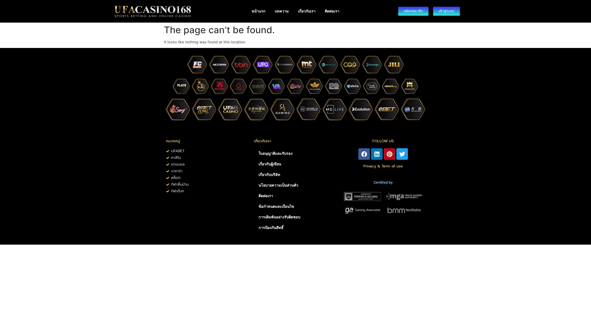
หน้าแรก (258, 11)
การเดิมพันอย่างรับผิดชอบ (279, 217)
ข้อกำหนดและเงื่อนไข (276, 206)
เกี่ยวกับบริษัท (269, 174)
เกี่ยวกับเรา (307, 11)
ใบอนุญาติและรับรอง (275, 153)
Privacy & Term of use (383, 166)
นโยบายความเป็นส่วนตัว (278, 185)
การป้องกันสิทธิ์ (271, 227)
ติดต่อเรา (332, 11)
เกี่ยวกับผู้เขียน (270, 164)
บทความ (282, 11)
